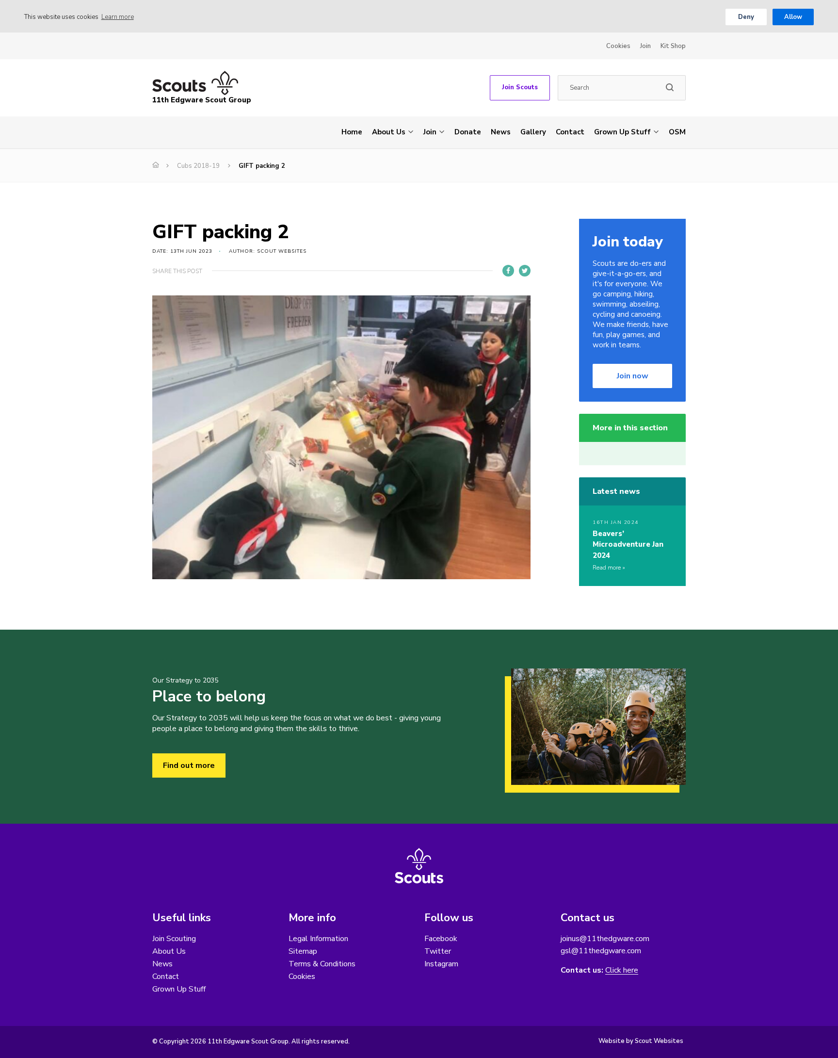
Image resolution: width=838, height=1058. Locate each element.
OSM (677, 132)
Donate (467, 132)
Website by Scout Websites (640, 1041)
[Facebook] (508, 271)
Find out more (189, 765)
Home (351, 132)
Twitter (437, 951)
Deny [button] (746, 17)
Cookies (618, 46)
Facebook (440, 938)
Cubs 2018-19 (198, 166)
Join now (632, 376)
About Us (388, 132)
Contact (570, 132)
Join (645, 46)
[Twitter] (525, 271)
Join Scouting (174, 938)
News (501, 132)
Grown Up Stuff (622, 132)
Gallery (533, 132)
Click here (621, 970)
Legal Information (318, 938)
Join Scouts (520, 87)
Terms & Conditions (322, 964)
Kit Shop (673, 46)
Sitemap (303, 951)
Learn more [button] (117, 17)
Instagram (441, 964)
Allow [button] (793, 17)
